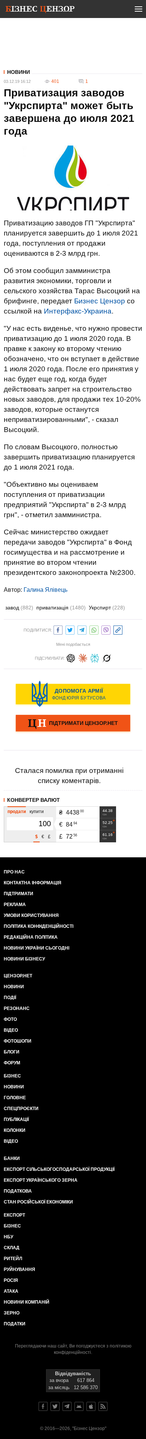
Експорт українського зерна (40, 1180)
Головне (15, 1097)
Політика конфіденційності (38, 926)
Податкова (18, 1191)
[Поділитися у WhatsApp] (93, 629)
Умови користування (31, 915)
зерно (11, 1313)
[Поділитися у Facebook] (58, 629)
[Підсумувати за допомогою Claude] (82, 657)
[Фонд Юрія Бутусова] (73, 694)
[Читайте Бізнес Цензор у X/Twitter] (55, 1406)
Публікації (16, 1119)
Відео (11, 1030)
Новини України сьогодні (36, 948)
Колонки (14, 1130)
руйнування (19, 1269)
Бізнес (12, 1076)
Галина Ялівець (45, 590)
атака (11, 1291)
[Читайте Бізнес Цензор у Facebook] (43, 1406)
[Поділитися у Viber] (105, 629)
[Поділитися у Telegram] (81, 629)
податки (14, 1323)
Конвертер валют (33, 800)
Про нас (14, 872)
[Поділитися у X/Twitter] (70, 629)
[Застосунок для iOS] (90, 1406)
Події (10, 997)
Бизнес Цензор (99, 301)
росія (11, 1280)
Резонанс (17, 1008)
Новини (18, 72)
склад (11, 1247)
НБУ (8, 1236)
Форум (12, 1062)
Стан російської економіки (38, 1202)
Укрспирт (107, 608)
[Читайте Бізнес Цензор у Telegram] (67, 1406)
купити (37, 811)
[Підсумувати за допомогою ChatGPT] (70, 657)
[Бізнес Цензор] (40, 10)
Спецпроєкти (21, 1108)
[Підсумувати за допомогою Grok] (106, 657)
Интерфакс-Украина (78, 311)
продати (16, 811)
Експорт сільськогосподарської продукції (59, 1169)
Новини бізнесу (24, 959)
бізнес (12, 1226)
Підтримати (18, 893)
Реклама (15, 904)
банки (12, 1158)
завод (19, 608)
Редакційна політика (31, 937)
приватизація (61, 608)
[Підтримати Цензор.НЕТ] (73, 724)
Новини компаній (26, 1302)
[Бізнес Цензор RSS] (102, 1406)
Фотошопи (17, 1041)
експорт (14, 1215)
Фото (10, 1019)
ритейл (13, 1258)
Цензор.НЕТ (18, 975)
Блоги (11, 1052)
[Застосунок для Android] (78, 1406)
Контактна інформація (32, 882)
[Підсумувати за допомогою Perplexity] (94, 657)
